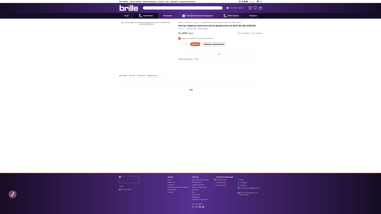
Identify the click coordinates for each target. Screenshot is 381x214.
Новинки (253, 16)
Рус (254, 1)
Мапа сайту (196, 194)
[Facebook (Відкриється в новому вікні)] (244, 1)
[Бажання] (255, 8)
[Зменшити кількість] (179, 44)
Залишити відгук (203, 28)
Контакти (161, 1)
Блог (167, 1)
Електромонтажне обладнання (199, 16)
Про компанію (123, 1)
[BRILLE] (129, 179)
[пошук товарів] (221, 8)
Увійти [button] (184, 38)
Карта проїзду (244, 194)
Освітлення (148, 16)
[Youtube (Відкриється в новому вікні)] (247, 1)
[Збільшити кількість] (185, 44)
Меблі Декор (233, 16)
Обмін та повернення (149, 1)
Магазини (167, 16)
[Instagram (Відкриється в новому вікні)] (240, 1)
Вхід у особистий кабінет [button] (200, 180)
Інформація (174, 1)
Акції (126, 16)
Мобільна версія (126, 189)
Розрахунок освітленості (187, 1)
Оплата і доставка (135, 1)
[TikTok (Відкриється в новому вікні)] (242, 1)
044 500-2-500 (235, 8)
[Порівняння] (250, 8)
